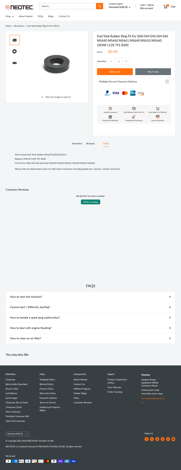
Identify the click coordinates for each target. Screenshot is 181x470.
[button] (134, 81)
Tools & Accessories (15, 420)
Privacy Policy (47, 388)
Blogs (51, 16)
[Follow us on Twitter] (152, 439)
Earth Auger (11, 397)
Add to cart (114, 71)
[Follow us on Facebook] (146, 439)
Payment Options (48, 397)
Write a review (90, 202)
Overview (77, 143)
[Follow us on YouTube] (173, 439)
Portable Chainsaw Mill (17, 416)
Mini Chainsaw (13, 411)
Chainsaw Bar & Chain (17, 402)
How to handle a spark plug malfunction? (35, 317)
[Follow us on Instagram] (163, 439)
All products (19, 26)
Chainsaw (10, 379)
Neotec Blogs (80, 393)
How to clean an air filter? (25, 338)
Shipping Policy (47, 379)
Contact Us (64, 16)
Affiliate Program (82, 388)
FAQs (40, 16)
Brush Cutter (12, 388)
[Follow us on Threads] (157, 439)
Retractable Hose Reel (16, 384)
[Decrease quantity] (111, 61)
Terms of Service (48, 402)
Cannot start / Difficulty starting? (30, 307)
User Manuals (114, 387)
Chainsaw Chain (14, 407)
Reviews (90, 143)
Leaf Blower (11, 393)
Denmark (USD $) (15, 434)
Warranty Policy (48, 393)
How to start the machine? (26, 296)
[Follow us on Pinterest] (168, 439)
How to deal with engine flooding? (31, 328)
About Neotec (26, 16)
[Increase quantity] (126, 61)
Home (8, 26)
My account (146, 8)
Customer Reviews (83, 402)
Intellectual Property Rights (50, 409)
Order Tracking (114, 391)
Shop (8, 16)
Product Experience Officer (117, 381)
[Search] (99, 6)
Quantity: (101, 61)
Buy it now (153, 71)
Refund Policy (46, 384)
